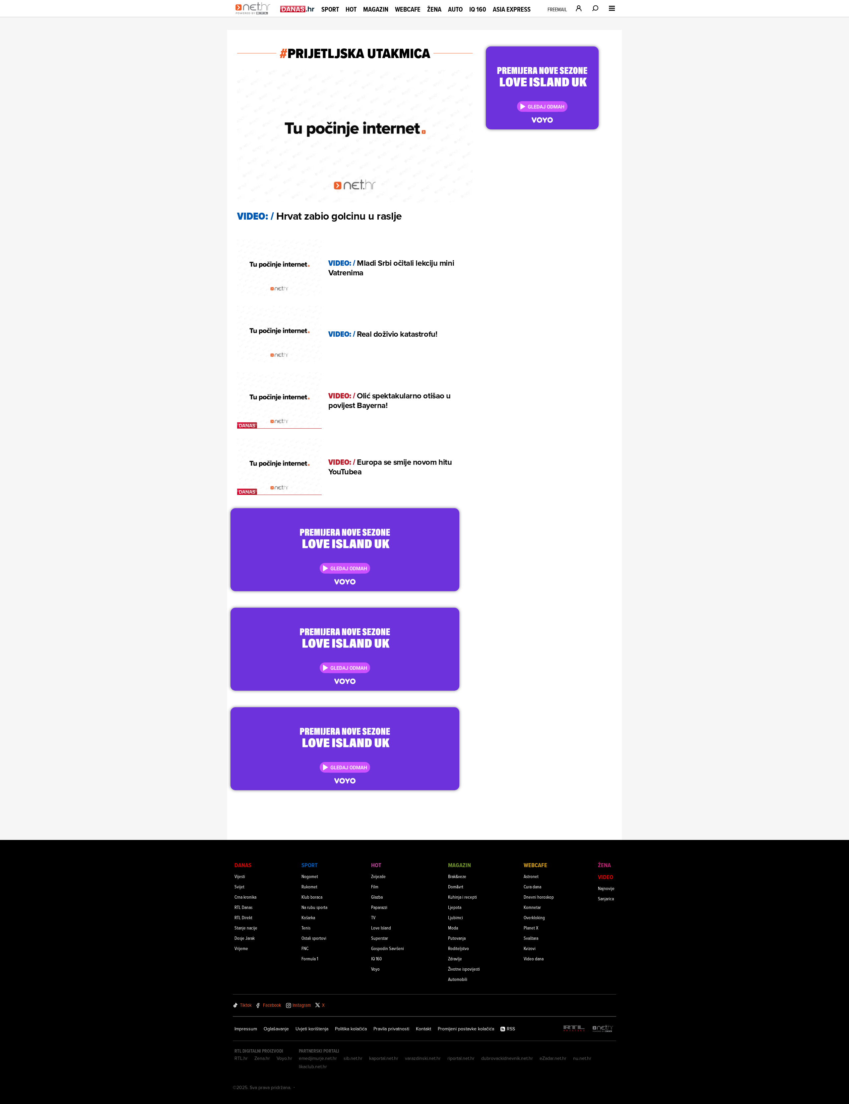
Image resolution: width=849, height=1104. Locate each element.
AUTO (455, 9)
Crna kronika (245, 897)
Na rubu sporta (314, 907)
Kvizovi (530, 948)
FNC (304, 948)
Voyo (375, 969)
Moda (453, 928)
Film (374, 886)
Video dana (534, 958)
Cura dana (532, 886)
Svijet (239, 886)
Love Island (381, 928)
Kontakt (423, 1028)
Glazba (377, 897)
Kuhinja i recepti (462, 897)
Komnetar (532, 907)
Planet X (531, 928)
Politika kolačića (351, 1028)
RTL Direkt (243, 917)
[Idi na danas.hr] (297, 9)
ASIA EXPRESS (512, 9)
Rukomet (309, 886)
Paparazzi (379, 907)
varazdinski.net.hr (423, 1058)
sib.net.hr (353, 1058)
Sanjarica (606, 898)
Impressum (245, 1028)
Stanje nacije (245, 928)
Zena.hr (262, 1058)
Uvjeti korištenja (311, 1028)
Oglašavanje (276, 1028)
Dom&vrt (455, 886)
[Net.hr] (603, 1029)
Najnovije (606, 888)
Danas (242, 865)
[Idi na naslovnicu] (254, 15)
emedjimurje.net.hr (318, 1058)
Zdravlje (455, 958)
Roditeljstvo (458, 948)
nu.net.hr (582, 1058)
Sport (330, 9)
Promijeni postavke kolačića (466, 1028)
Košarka (308, 917)
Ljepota (454, 907)
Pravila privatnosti (391, 1028)
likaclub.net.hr (313, 1066)
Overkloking (534, 917)
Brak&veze (457, 876)
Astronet (531, 876)
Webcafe (408, 9)
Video (605, 877)
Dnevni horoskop (539, 897)
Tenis (305, 928)
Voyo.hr (284, 1058)
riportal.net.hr (461, 1058)
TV (373, 917)
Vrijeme (241, 948)
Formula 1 (309, 958)
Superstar (379, 938)
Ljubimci (455, 917)
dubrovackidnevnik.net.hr (507, 1058)
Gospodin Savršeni (387, 948)
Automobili (457, 979)
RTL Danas (243, 907)
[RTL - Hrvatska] (574, 1029)
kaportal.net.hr (383, 1058)
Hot (351, 9)
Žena (434, 9)
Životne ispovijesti (464, 969)
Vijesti (239, 876)
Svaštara (531, 938)
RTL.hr (241, 1058)
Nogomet (309, 876)
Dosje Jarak (244, 938)
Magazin (375, 9)
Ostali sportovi (313, 938)
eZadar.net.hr (553, 1058)
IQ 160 (477, 9)
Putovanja (457, 938)
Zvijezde (378, 876)
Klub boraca (311, 897)
